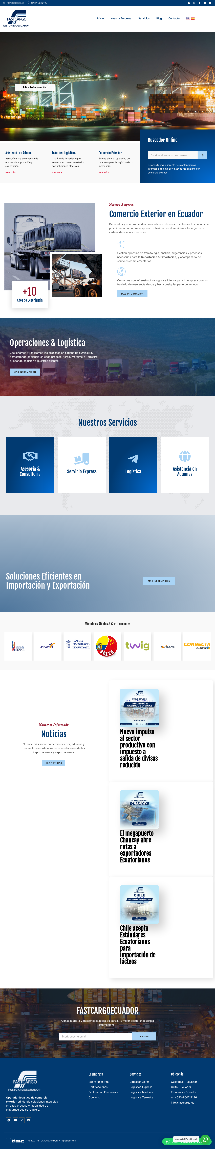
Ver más (10, 172)
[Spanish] (193, 18)
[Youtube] (210, 3)
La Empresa (96, 1074)
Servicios (144, 18)
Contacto (174, 18)
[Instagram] (194, 3)
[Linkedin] (205, 3)
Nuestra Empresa (121, 18)
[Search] (202, 155)
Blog (159, 18)
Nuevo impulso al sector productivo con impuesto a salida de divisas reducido (139, 748)
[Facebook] (189, 3)
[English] (188, 18)
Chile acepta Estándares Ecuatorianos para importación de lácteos (138, 945)
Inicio (100, 18)
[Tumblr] (199, 3)
